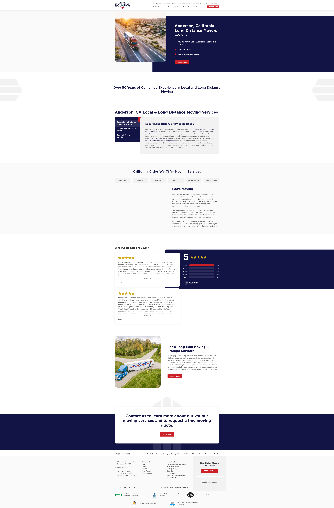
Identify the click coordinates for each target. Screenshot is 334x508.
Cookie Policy (172, 473)
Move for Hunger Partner (203, 495)
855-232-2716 (214, 3)
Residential (156, 7)
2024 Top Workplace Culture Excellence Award (177, 465)
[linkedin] (125, 487)
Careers (144, 469)
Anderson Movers (138, 454)
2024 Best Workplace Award (148, 503)
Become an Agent (197, 3)
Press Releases (147, 471)
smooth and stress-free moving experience (162, 141)
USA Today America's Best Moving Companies (188, 503)
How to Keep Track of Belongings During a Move (164, 454)
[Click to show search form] (206, 3)
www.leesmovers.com (188, 54)
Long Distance (169, 7)
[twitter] (139, 487)
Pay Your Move (147, 462)
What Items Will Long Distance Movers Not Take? (200, 454)
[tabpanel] (179, 135)
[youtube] (129, 487)
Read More (147, 279)
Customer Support (170, 3)
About (190, 7)
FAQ (143, 464)
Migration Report (173, 462)
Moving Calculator (148, 473)
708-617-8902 (185, 49)
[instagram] (120, 487)
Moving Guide (156, 3)
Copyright (170, 471)
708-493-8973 (122, 468)
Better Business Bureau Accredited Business (170, 494)
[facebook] (116, 487)
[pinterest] (134, 487)
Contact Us (146, 466)
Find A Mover (200, 7)
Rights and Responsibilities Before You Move (176, 477)
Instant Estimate (184, 3)
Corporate (181, 7)
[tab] (128, 123)
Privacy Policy (172, 469)
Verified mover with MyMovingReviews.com (131, 494)
